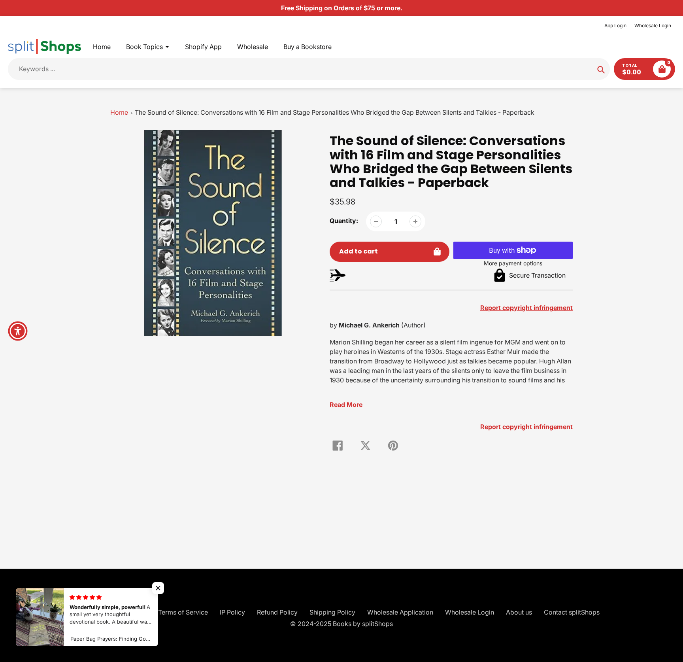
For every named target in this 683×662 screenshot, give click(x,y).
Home (119, 112)
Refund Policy (277, 612)
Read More (346, 405)
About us (519, 612)
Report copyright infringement (526, 427)
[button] (158, 588)
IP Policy (232, 612)
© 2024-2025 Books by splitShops (341, 624)
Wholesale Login (652, 25)
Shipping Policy (332, 612)
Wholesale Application (400, 612)
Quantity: (344, 221)
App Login (615, 25)
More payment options (513, 263)
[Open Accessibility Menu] (18, 331)
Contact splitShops (572, 612)
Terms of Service (183, 612)
